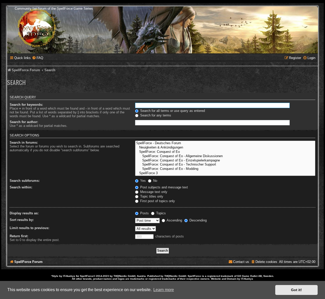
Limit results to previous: (29, 228)
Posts (144, 213)
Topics (160, 213)
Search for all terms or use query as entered (172, 111)
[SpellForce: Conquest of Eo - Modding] (225, 169)
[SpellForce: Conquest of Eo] (225, 152)
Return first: (19, 236)
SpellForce (86, 276)
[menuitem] (37, 58)
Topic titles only (151, 196)
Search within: (21, 187)
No (154, 181)
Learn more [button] (163, 290)
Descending (197, 220)
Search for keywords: (26, 105)
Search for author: (24, 122)
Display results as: (24, 213)
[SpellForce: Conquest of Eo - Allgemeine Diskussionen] (225, 156)
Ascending (174, 220)
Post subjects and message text (163, 187)
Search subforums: (25, 181)
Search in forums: (24, 142)
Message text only (153, 192)
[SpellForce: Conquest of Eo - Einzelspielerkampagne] (225, 160)
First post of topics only (157, 201)
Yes (142, 181)
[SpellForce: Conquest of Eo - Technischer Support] (225, 164)
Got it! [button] (296, 290)
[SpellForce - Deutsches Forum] (225, 143)
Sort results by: (22, 220)
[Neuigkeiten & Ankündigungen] (225, 147)
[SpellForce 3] (225, 173)
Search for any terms (155, 115)
